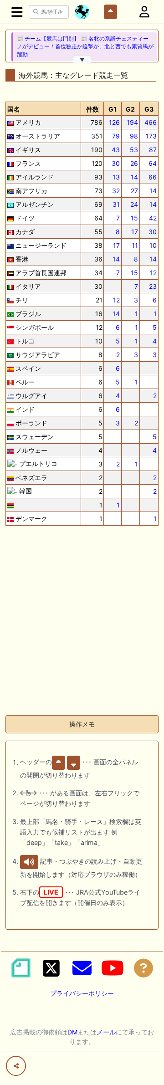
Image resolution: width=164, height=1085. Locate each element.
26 (134, 163)
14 (134, 177)
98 (134, 136)
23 (153, 286)
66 (153, 177)
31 (116, 204)
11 (135, 245)
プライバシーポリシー (82, 993)
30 (116, 163)
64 (153, 163)
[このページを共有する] (16, 1066)
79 (116, 136)
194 (132, 122)
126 (114, 122)
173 (151, 136)
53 (134, 150)
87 (153, 150)
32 (116, 190)
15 (134, 218)
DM (72, 1032)
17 (134, 231)
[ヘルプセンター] (143, 968)
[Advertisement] (82, 626)
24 (134, 204)
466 (150, 122)
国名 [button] (13, 109)
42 (153, 218)
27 (134, 190)
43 (116, 150)
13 (116, 177)
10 (153, 245)
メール (106, 1032)
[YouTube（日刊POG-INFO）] (112, 968)
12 (153, 272)
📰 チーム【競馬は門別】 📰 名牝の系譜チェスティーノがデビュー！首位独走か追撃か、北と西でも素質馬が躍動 (85, 47)
